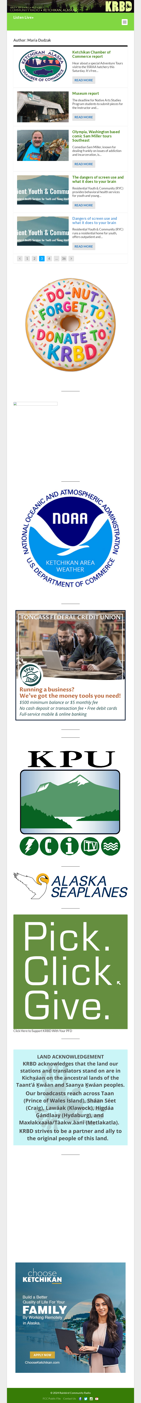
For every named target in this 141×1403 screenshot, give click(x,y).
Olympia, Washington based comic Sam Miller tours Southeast (96, 135)
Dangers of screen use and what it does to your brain (94, 220)
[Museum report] (43, 106)
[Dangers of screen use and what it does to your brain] (43, 231)
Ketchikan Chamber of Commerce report (91, 54)
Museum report (85, 93)
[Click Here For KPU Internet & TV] (70, 802)
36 (64, 258)
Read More (84, 80)
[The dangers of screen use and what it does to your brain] (43, 190)
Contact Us (69, 1398)
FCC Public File (52, 1398)
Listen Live (22, 17)
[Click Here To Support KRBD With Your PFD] (70, 971)
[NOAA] (70, 538)
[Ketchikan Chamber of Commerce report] (43, 65)
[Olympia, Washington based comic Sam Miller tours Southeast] (43, 145)
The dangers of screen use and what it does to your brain (98, 179)
